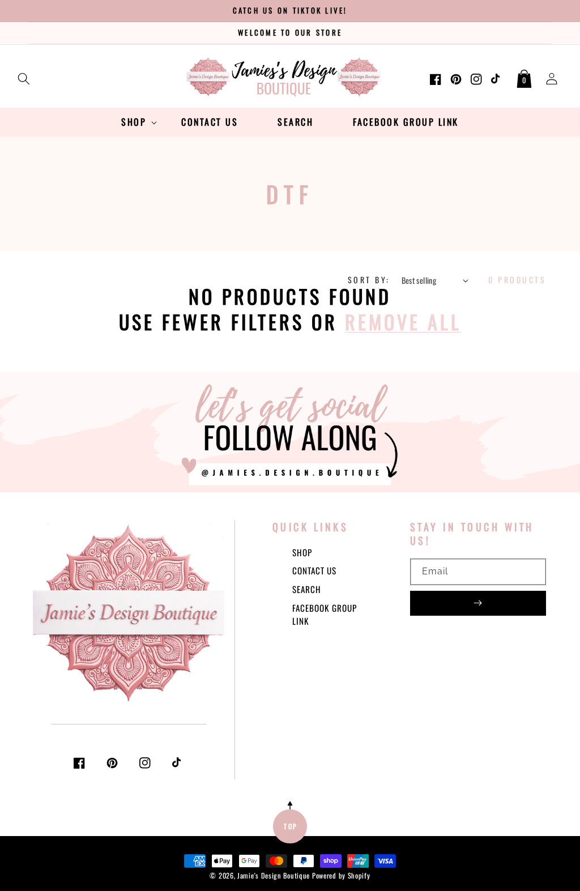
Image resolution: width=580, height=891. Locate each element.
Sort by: (369, 279)
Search (306, 589)
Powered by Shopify (341, 875)
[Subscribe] (478, 603)
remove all (403, 321)
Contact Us (314, 570)
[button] (23, 76)
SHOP (302, 552)
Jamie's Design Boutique (273, 875)
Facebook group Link (324, 614)
